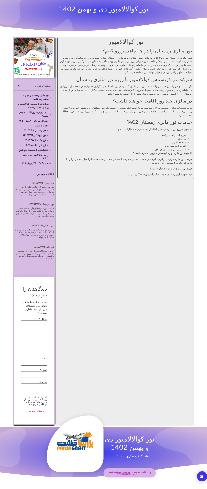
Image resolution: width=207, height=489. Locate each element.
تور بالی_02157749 (36, 145)
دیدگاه (43, 319)
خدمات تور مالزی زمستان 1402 (32, 121)
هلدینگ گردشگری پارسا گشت (33, 163)
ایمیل (43, 370)
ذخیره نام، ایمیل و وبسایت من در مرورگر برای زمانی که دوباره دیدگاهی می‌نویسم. (35, 401)
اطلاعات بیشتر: (41, 126)
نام (44, 357)
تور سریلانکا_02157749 (34, 135)
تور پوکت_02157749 (35, 140)
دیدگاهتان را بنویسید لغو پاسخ (33, 150)
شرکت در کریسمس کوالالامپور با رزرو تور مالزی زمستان (33, 105)
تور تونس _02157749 (35, 131)
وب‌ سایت (42, 382)
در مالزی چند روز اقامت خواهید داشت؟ (33, 114)
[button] (18, 86)
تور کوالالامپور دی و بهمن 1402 (34, 156)
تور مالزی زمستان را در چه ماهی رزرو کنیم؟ (35, 97)
